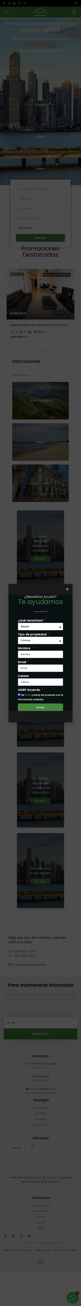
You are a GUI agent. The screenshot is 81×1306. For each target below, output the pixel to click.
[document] (40, 653)
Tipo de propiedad (32, 634)
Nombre (24, 648)
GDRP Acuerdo (29, 690)
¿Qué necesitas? (31, 620)
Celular (23, 676)
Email (22, 662)
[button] (67, 589)
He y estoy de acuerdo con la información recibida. (40, 697)
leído (28, 695)
